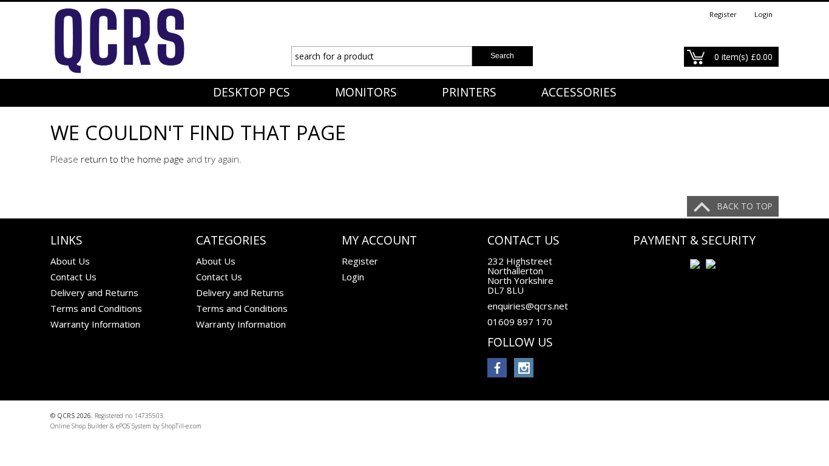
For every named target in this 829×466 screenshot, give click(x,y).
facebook (497, 367)
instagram (523, 367)
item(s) (743, 56)
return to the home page (132, 159)
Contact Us (73, 277)
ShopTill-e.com (181, 426)
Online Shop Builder (79, 426)
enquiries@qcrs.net (527, 306)
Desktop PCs (251, 92)
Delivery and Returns (94, 292)
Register (723, 14)
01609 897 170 (519, 322)
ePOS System (133, 426)
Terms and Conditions (96, 308)
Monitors (366, 92)
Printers (469, 92)
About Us (70, 261)
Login (763, 14)
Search (502, 56)
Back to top (745, 206)
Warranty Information (95, 324)
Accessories (579, 92)
